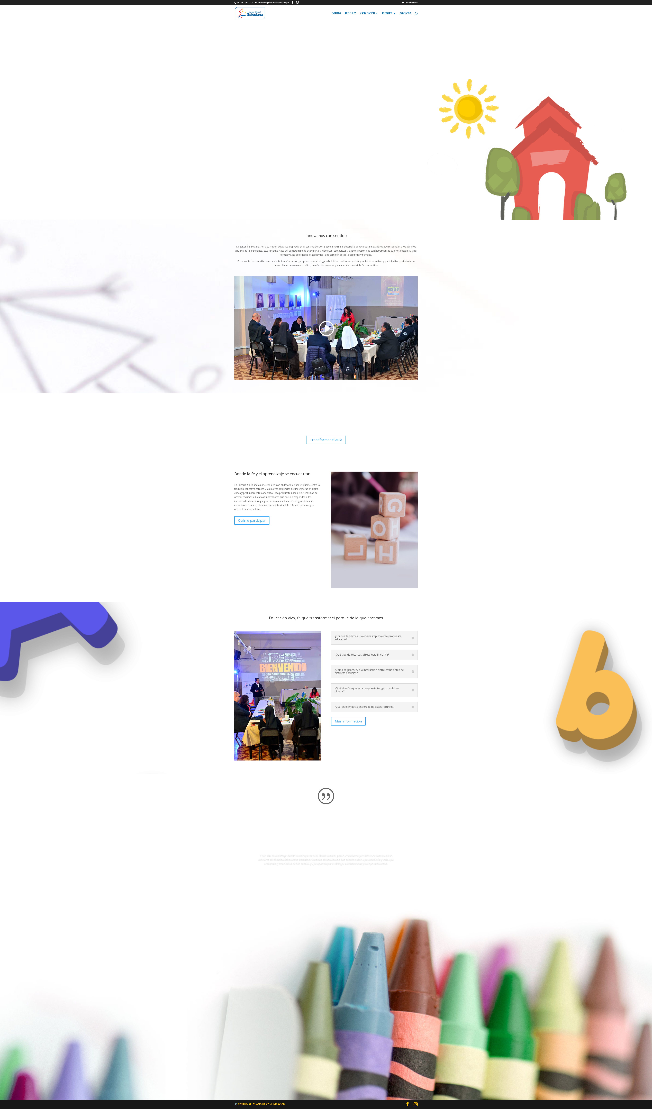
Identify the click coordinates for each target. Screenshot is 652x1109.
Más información (348, 721)
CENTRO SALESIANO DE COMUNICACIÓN (261, 1104)
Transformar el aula (326, 439)
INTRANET (387, 13)
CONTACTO (405, 13)
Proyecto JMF (324, 57)
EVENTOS (336, 13)
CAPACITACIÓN (367, 13)
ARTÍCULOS (350, 13)
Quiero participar (252, 520)
